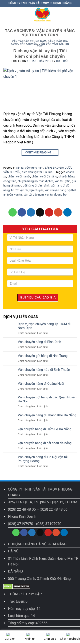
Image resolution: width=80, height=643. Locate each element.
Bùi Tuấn (62, 61)
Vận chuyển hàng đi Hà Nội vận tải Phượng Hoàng (43, 459)
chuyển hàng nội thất (31, 181)
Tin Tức (47, 172)
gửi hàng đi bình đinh (36, 185)
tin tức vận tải (19, 190)
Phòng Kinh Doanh (22, 516)
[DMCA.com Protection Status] (16, 586)
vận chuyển (36, 190)
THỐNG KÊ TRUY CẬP (25, 594)
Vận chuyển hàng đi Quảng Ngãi (41, 384)
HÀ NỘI (14, 551)
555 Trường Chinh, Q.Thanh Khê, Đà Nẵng (39, 578)
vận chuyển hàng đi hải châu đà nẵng (45, 443)
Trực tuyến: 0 (18, 601)
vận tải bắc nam (34, 194)
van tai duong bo (56, 194)
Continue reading (40, 152)
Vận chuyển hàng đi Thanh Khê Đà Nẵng (47, 415)
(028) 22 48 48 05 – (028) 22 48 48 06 (38, 509)
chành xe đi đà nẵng (44, 176)
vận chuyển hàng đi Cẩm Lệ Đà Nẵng (44, 429)
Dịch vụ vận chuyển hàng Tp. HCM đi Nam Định (44, 326)
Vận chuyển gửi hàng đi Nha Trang (43, 356)
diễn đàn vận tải (51, 43)
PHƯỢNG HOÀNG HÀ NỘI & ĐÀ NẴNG (37, 544)
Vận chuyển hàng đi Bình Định (39, 342)
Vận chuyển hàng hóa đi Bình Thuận (44, 370)
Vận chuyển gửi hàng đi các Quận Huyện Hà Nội (47, 399)
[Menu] (6, 14)
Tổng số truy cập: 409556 (28, 623)
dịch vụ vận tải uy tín (57, 181)
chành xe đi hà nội (19, 176)
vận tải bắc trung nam (29, 41)
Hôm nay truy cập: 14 (24, 609)
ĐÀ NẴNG (15, 571)
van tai (18, 194)
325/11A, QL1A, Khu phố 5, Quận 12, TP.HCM (42, 502)
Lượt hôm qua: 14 (21, 616)
